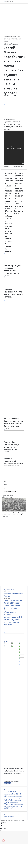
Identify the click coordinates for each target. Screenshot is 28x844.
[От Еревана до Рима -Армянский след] (6, 646)
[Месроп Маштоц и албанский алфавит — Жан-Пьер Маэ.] (14, 646)
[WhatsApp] (5, 829)
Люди (6, 802)
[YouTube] (1, 825)
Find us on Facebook (9, 816)
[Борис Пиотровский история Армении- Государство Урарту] (21, 649)
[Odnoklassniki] (4, 829)
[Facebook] (1, 824)
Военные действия (11, 43)
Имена (13, 798)
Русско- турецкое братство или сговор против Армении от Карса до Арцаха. (13, 422)
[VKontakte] (3, 829)
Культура (9, 799)
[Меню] (2, 2)
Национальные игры (14, 802)
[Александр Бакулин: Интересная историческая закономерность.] (14, 253)
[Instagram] (1, 827)
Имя (5, 481)
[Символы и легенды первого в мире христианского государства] (21, 664)
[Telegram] (7, 829)
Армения (12, 791)
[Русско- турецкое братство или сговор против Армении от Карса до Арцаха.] (14, 301)
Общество (9, 804)
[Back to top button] (0, 830)
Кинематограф (18, 798)
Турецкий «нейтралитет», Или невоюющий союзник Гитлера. (14, 293)
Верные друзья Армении (13, 796)
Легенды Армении (17, 800)
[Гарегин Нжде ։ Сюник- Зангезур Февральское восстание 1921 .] (14, 430)
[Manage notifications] (3, 840)
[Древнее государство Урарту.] (6, 643)
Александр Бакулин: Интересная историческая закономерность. (13, 269)
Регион (13, 806)
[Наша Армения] (8, 1)
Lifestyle (5, 792)
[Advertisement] (14, 18)
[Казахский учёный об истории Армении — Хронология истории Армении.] (21, 658)
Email (5, 484)
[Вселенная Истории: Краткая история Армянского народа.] (21, 655)
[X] (2, 829)
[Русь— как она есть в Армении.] (21, 661)
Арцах (10, 36)
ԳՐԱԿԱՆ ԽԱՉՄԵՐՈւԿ (13, 807)
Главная (7, 36)
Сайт (5, 488)
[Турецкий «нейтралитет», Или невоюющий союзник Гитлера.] (14, 277)
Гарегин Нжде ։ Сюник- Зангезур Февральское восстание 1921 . (11, 446)
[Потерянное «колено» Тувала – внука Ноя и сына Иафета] (21, 646)
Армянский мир (13, 794)
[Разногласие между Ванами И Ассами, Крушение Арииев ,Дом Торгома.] (14, 643)
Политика (16, 804)
